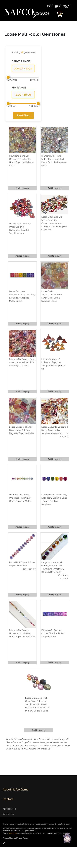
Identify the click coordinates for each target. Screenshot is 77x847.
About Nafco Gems (15, 789)
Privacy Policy (22, 838)
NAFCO (26, 12)
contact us (13, 833)
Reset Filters (23, 115)
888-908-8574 (59, 6)
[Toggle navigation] (69, 12)
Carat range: (21, 61)
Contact (8, 799)
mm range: (19, 87)
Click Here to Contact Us (38, 748)
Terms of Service (9, 838)
